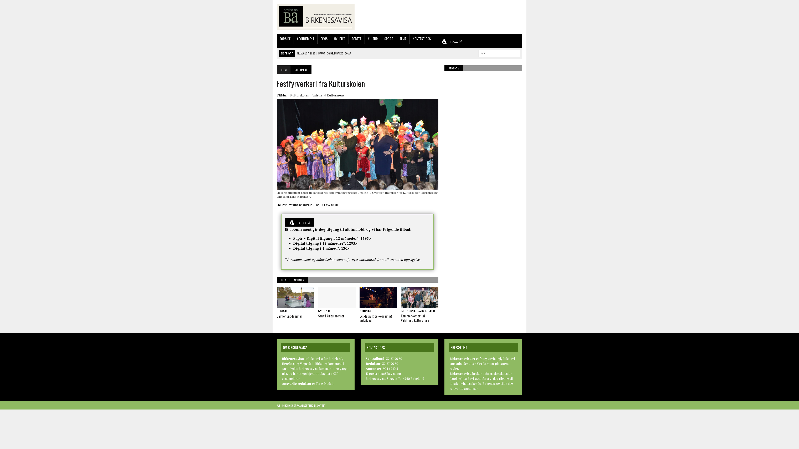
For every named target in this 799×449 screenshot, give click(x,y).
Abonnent (408, 310)
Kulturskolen (299, 95)
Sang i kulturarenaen (331, 315)
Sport (388, 38)
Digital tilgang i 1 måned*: (316, 248)
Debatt (356, 38)
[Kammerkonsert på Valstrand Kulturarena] (419, 305)
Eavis (324, 38)
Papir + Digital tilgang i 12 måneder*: (326, 238)
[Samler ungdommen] (295, 305)
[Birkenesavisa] (316, 17)
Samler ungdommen (289, 316)
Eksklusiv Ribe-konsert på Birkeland (376, 318)
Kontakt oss (422, 38)
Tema (403, 38)
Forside (285, 38)
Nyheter (339, 38)
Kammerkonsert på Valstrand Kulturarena (415, 318)
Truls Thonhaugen (306, 204)
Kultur (373, 38)
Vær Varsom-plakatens (493, 363)
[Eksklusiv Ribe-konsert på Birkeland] (378, 305)
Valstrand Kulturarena (328, 95)
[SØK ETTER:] (499, 52)
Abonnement (305, 38)
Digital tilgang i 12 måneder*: (319, 243)
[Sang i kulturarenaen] (337, 305)
